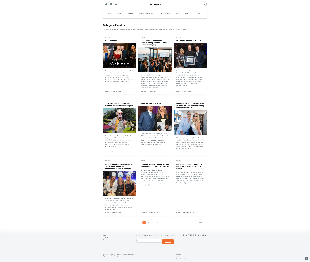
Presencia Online (165, 13)
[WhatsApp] (116, 4)
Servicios (130, 13)
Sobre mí (119, 13)
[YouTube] (203, 235)
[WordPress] (191, 235)
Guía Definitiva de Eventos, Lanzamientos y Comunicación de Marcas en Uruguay (154, 43)
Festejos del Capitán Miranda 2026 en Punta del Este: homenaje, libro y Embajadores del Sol (190, 106)
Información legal (180, 259)
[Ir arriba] (306, 258)
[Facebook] (193, 235)
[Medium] (200, 235)
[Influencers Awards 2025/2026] (190, 55)
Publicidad (188, 13)
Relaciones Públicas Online (146, 13)
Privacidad (178, 254)
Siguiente (201, 222)
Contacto (200, 13)
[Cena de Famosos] (119, 55)
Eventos (107, 37)
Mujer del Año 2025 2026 (151, 104)
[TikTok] (205, 235)
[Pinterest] (198, 235)
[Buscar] (205, 4)
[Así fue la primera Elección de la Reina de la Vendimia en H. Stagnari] (119, 120)
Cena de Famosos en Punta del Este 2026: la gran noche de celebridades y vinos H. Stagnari (119, 166)
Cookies (177, 257)
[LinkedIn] (111, 4)
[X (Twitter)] (195, 235)
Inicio (109, 13)
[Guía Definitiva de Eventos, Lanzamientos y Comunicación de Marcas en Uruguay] (155, 59)
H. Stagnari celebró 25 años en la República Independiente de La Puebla (189, 166)
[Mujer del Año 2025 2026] (155, 118)
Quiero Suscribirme (168, 241)
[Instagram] (106, 4)
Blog (177, 13)
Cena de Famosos (112, 41)
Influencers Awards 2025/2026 (188, 41)
